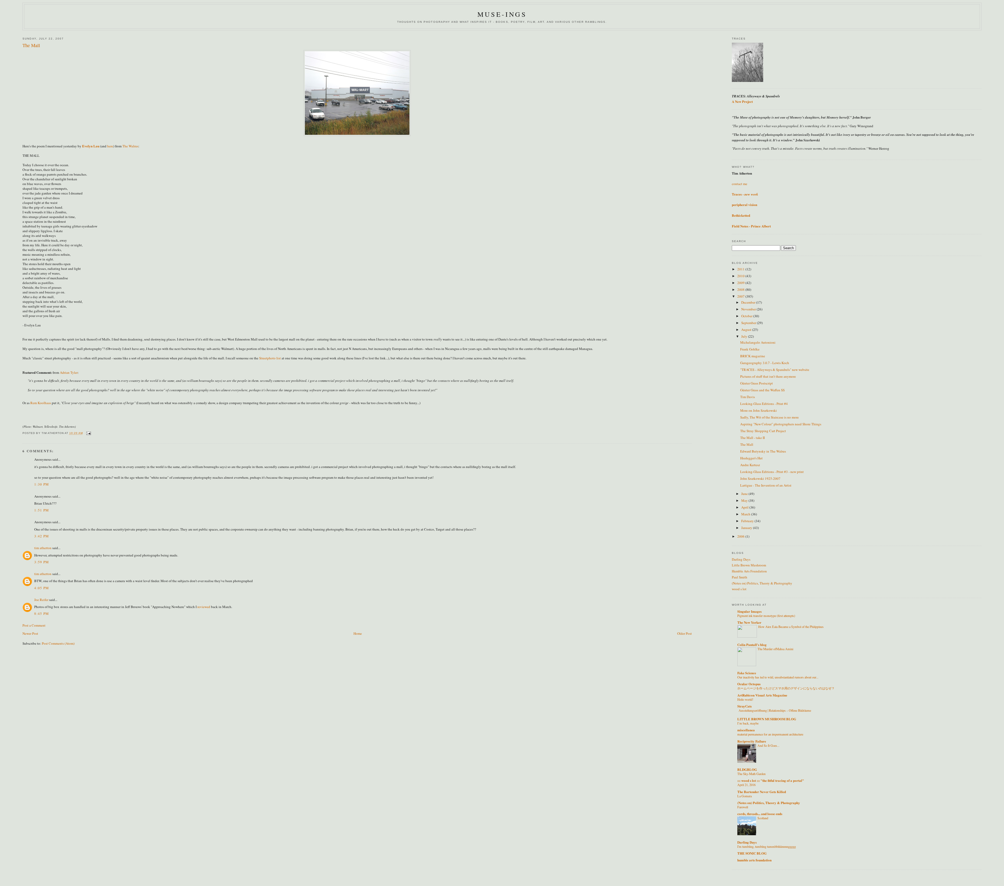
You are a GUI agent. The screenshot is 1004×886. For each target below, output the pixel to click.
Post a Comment (33, 625)
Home (357, 633)
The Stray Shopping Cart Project (763, 430)
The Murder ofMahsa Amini (775, 649)
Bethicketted (741, 215)
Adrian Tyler (69, 372)
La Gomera (744, 796)
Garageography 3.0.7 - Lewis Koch (764, 362)
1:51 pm (41, 510)
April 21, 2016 (746, 785)
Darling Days (741, 559)
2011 (741, 269)
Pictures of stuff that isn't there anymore (768, 376)
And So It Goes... (768, 745)
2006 (741, 536)
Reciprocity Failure (751, 741)
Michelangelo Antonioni (757, 342)
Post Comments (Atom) (58, 643)
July (744, 336)
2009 (741, 282)
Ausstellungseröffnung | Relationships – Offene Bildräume (775, 710)
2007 (741, 296)
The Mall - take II (752, 437)
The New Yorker (749, 622)
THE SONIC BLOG (752, 853)
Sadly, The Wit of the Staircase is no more (769, 417)
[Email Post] (88, 433)
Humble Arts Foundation (749, 571)
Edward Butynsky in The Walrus (763, 451)
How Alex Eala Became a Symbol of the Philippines (791, 627)
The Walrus (130, 146)
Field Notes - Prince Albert (751, 226)
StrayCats (744, 706)
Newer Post (30, 633)
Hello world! (745, 699)
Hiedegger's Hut (751, 458)
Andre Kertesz (750, 464)
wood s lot (739, 589)
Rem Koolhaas (40, 402)
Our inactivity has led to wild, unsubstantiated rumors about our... (777, 677)
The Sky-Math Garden (751, 774)
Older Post (684, 633)
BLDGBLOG (747, 769)
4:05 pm (41, 588)
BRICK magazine (752, 356)
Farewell (742, 807)
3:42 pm (41, 536)
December (748, 302)
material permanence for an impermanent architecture (770, 734)
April (745, 507)
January (747, 527)
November (749, 309)
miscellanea (746, 729)
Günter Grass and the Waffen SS (762, 390)
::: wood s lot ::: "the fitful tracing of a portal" (770, 780)
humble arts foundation (754, 859)
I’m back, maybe (747, 723)
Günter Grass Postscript (756, 383)
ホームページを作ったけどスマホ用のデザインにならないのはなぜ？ (786, 688)
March (746, 514)
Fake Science (746, 672)
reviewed (203, 606)
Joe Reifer (41, 599)
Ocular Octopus (749, 683)
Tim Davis (747, 396)
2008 (741, 289)
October (747, 316)
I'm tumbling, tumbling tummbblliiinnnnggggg (766, 846)
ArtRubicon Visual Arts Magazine (762, 695)
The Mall (746, 444)
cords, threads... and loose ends (759, 813)
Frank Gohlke (750, 349)
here (110, 146)
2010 (741, 276)
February (748, 521)
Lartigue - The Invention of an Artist (765, 485)
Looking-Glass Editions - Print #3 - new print (772, 471)
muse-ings (502, 14)
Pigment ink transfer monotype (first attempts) (766, 616)
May (745, 500)
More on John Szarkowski (758, 410)
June (745, 493)
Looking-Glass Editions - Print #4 (764, 403)
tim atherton (43, 547)
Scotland (762, 818)
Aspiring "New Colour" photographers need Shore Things (780, 424)
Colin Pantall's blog (752, 644)
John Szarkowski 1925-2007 (760, 478)
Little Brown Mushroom (749, 565)
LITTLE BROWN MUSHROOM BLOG (766, 718)
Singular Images (749, 611)
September (749, 322)
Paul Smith (739, 577)
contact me (739, 183)
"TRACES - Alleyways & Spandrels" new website (774, 369)
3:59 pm (41, 562)
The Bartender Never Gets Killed (761, 791)
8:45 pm (41, 613)
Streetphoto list (270, 358)
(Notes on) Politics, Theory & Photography (762, 583)
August (746, 329)
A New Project (742, 101)
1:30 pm (41, 484)
